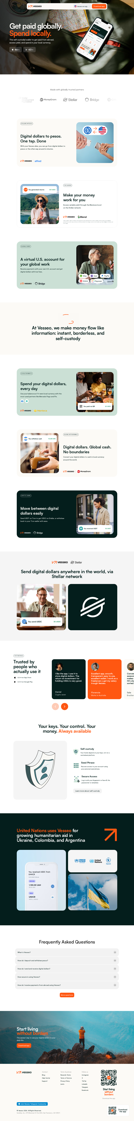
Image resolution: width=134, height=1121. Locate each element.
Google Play (25, 682)
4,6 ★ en (24, 677)
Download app (99, 6)
